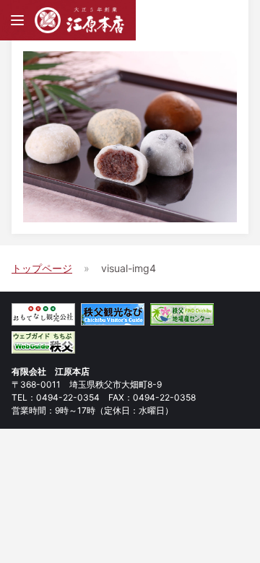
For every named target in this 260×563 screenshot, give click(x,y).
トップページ (42, 268)
